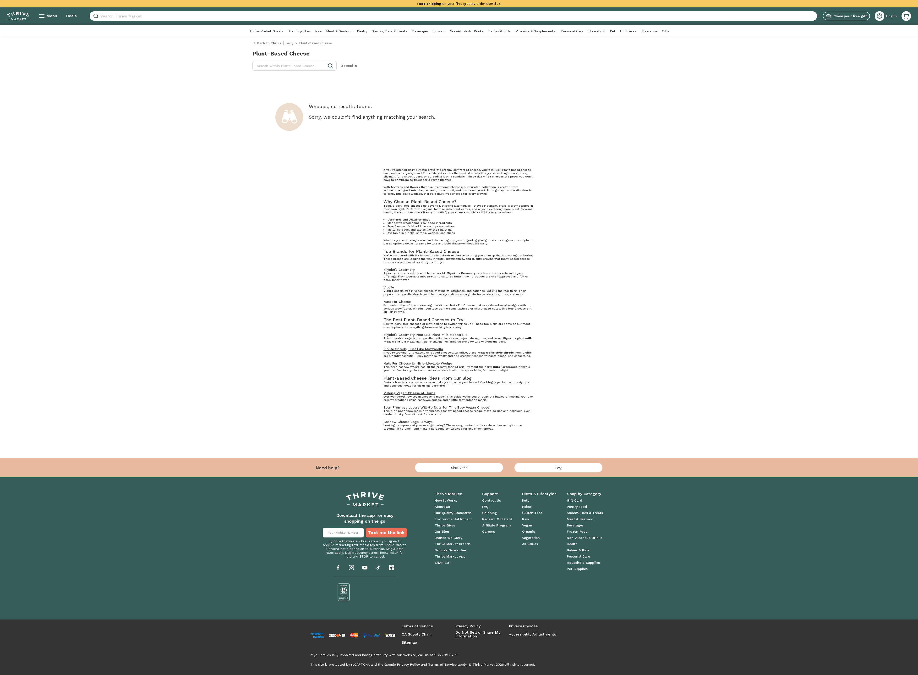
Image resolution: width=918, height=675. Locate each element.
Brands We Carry (448, 538)
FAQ (558, 468)
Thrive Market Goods (266, 31)
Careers (488, 531)
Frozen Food (577, 531)
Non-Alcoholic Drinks (466, 31)
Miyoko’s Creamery (399, 269)
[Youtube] (365, 567)
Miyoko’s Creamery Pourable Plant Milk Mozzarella (425, 335)
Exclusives (628, 31)
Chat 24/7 (459, 468)
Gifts (665, 31)
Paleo (526, 507)
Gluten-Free (532, 513)
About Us (442, 507)
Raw (525, 519)
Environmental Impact (453, 519)
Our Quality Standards (453, 513)
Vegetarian (531, 538)
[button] (906, 16)
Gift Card (574, 500)
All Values (530, 544)
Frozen (438, 31)
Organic (528, 531)
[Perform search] (95, 16)
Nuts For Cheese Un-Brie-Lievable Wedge (417, 363)
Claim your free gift (850, 16)
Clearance (649, 31)
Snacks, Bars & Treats (389, 31)
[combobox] (453, 16)
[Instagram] (351, 567)
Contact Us (491, 500)
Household (597, 31)
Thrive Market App (450, 556)
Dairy (289, 43)
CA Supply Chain (417, 634)
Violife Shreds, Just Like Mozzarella (413, 349)
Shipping (489, 513)
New (318, 31)
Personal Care (572, 31)
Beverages (420, 31)
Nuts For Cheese (397, 302)
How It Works (446, 500)
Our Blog (442, 531)
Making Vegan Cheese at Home (409, 393)
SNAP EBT (443, 562)
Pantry (362, 31)
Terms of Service (417, 626)
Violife (388, 287)
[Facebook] (338, 567)
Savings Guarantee (450, 550)
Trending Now (299, 31)
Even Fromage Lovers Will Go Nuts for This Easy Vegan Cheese (436, 407)
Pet (612, 31)
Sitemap (409, 642)
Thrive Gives (445, 525)
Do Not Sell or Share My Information (477, 634)
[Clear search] (815, 16)
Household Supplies (583, 562)
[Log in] (879, 16)
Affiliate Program (496, 525)
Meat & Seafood (339, 31)
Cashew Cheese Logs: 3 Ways (407, 422)
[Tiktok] (378, 567)
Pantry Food (577, 507)
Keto (526, 500)
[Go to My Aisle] (18, 16)
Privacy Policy (468, 626)
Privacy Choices (523, 626)
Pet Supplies (577, 569)
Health (572, 544)
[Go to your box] (906, 16)
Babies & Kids (499, 31)
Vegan (527, 525)
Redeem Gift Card (497, 519)
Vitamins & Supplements (535, 31)
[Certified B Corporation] (343, 592)
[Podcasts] (391, 567)
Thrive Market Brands (452, 544)
